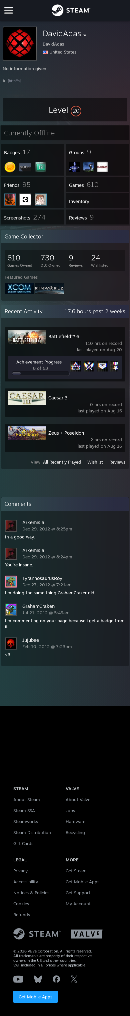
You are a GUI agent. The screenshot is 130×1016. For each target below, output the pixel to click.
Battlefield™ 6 (63, 336)
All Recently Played (62, 462)
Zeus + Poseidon (66, 433)
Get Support (78, 892)
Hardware (75, 821)
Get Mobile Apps (35, 996)
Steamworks (25, 821)
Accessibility (25, 881)
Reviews (117, 462)
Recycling (75, 832)
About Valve (78, 799)
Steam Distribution (32, 832)
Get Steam (76, 870)
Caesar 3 (58, 397)
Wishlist (95, 462)
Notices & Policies (31, 892)
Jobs (70, 810)
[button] (65, 109)
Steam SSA (24, 810)
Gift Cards (23, 843)
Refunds (21, 914)
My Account (78, 903)
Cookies (21, 903)
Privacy (20, 870)
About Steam (26, 799)
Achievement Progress (39, 361)
